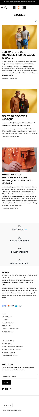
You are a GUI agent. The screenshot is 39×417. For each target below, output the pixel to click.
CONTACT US (6, 326)
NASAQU (7, 410)
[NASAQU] (19, 7)
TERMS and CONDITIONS (10, 329)
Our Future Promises (8, 352)
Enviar (6, 382)
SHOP (4, 314)
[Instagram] (10, 389)
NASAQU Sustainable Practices (11, 350)
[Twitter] (3, 389)
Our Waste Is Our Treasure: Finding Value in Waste (18, 55)
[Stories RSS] (36, 21)
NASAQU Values (7, 344)
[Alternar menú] (2, 7)
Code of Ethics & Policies (9, 355)
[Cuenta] (32, 7)
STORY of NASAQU (8, 341)
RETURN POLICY (7, 332)
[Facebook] (6, 389)
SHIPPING (5, 320)
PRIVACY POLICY (7, 323)
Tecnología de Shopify (16, 410)
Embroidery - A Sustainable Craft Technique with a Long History (17, 179)
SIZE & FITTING (7, 317)
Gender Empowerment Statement (12, 347)
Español (5, 405)
